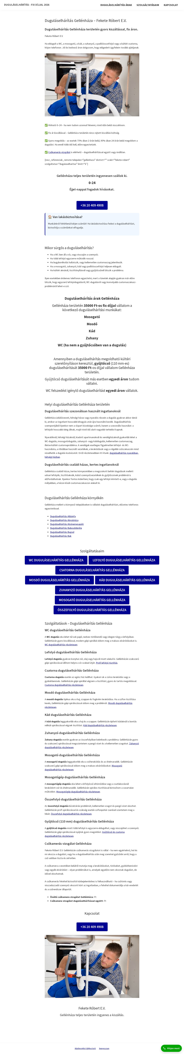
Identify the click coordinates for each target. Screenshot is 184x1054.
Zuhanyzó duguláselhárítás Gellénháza (92, 590)
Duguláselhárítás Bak (60, 535)
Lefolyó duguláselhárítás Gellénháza (124, 560)
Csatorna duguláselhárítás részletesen (64, 685)
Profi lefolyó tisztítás (106, 662)
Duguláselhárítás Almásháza (64, 520)
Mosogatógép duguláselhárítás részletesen (78, 791)
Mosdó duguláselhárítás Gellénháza (59, 580)
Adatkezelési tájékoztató (85, 1048)
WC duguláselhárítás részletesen (61, 644)
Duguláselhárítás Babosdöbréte (66, 528)
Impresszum (104, 1048)
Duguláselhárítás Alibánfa (63, 516)
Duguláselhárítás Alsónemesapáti (67, 524)
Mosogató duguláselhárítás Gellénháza (92, 600)
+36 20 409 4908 (92, 205)
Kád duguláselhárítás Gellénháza (127, 580)
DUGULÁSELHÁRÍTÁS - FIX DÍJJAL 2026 (26, 4)
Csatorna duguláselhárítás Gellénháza (92, 570)
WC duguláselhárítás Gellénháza (56, 560)
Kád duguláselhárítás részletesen (100, 725)
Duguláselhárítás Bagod (62, 532)
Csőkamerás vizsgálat (59, 152)
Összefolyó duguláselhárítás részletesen (71, 813)
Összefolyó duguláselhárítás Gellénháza (92, 610)
